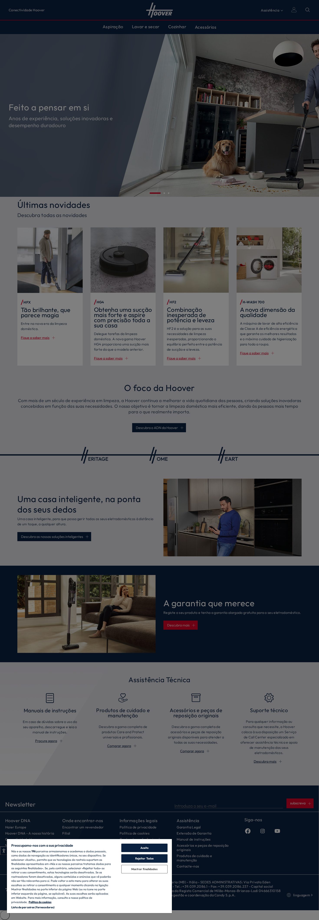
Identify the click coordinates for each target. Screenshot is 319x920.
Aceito (144, 847)
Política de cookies (40, 902)
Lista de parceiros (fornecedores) (32, 907)
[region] (89, 876)
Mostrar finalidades (144, 869)
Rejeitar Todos (144, 858)
